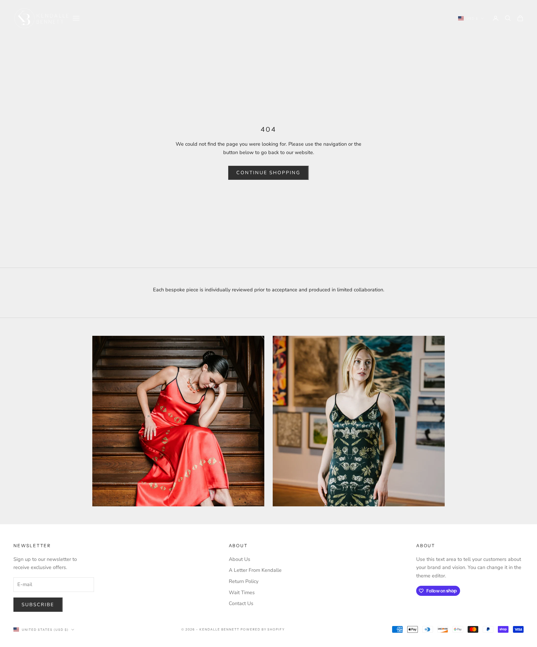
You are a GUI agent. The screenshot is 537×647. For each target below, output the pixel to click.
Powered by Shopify (263, 629)
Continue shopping (268, 172)
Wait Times (242, 592)
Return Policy (243, 581)
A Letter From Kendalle (255, 570)
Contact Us (241, 603)
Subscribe (38, 604)
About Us (239, 559)
